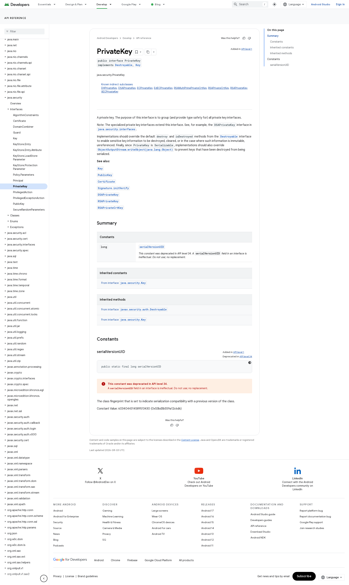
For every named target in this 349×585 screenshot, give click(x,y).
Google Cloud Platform (158, 560)
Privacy (107, 534)
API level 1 (246, 49)
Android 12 (207, 539)
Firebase (132, 560)
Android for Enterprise (66, 516)
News (56, 534)
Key (138, 65)
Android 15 (207, 522)
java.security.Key (133, 283)
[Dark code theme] (250, 362)
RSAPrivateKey (238, 88)
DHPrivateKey (109, 88)
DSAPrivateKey (127, 88)
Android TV (158, 534)
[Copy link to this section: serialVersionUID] (128, 352)
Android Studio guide (262, 514)
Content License (190, 440)
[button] (23, 39)
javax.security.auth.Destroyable (143, 309)
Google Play (129, 4)
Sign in (340, 4)
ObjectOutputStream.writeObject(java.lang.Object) (135, 149)
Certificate (106, 181)
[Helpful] (244, 38)
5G (104, 539)
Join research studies (312, 528)
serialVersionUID (152, 247)
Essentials (44, 4)
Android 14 (207, 528)
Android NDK (258, 537)
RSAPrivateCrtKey (218, 88)
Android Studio (320, 4)
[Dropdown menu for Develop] (112, 4)
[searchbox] (24, 31)
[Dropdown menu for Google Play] (141, 4)
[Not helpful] (249, 38)
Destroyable (123, 65)
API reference (15, 18)
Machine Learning (113, 516)
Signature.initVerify (113, 188)
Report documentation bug (315, 516)
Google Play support (311, 522)
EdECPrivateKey (163, 88)
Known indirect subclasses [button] (174, 88)
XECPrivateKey (109, 91)
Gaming (107, 510)
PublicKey (105, 175)
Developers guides (261, 520)
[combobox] (250, 4)
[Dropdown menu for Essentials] (56, 4)
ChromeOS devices (163, 522)
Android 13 (207, 534)
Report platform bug (311, 510)
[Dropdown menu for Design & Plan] (87, 4)
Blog (158, 4)
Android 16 (207, 516)
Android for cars (161, 528)
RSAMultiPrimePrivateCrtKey (190, 88)
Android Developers (107, 38)
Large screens (160, 510)
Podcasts (58, 545)
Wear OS (157, 516)
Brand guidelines (88, 576)
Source (57, 528)
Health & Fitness (112, 522)
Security (58, 522)
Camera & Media (112, 528)
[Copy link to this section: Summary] (120, 223)
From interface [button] (123, 283)
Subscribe (304, 576)
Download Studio (260, 531)
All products (186, 560)
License (69, 576)
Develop (102, 4)
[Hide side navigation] (43, 578)
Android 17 (207, 510)
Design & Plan (73, 4)
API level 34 (246, 356)
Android (58, 510)
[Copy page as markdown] (148, 52)
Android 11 (207, 545)
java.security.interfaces (116, 129)
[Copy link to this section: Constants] (122, 339)
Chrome (115, 560)
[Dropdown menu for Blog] (165, 4)
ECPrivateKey (145, 88)
